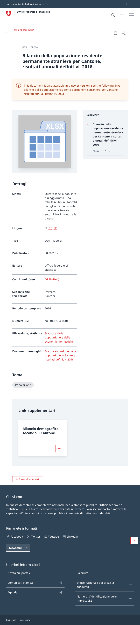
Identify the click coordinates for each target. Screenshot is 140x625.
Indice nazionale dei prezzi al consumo (96, 585)
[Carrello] (121, 14)
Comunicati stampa (20, 583)
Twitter (35, 536)
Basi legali (11, 620)
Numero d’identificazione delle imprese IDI (97, 598)
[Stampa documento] (115, 33)
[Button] (59, 448)
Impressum (24, 620)
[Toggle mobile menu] (131, 15)
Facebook (17, 536)
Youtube (53, 536)
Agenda (12, 592)
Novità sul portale (19, 573)
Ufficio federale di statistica (33, 11)
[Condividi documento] (124, 33)
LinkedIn (72, 536)
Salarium (82, 573)
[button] (134, 540)
